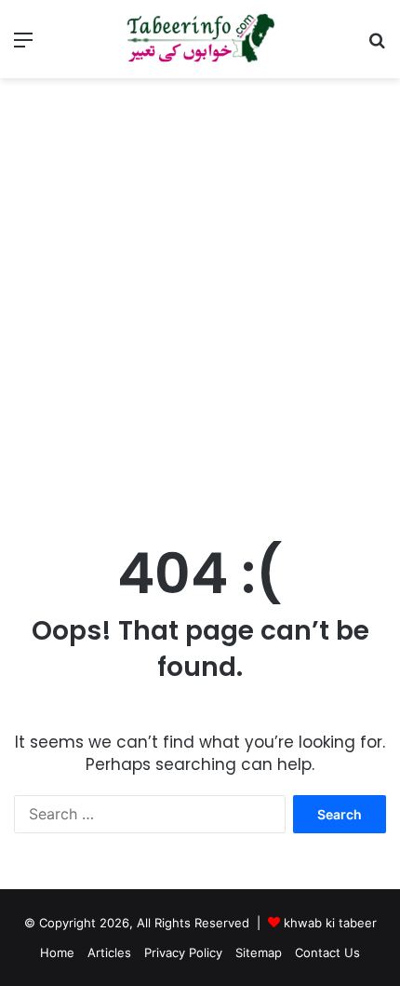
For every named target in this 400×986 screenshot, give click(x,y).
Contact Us (327, 952)
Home (57, 952)
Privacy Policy (183, 952)
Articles (109, 952)
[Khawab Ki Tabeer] (200, 39)
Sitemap (258, 952)
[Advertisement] (200, 306)
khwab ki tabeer (330, 922)
